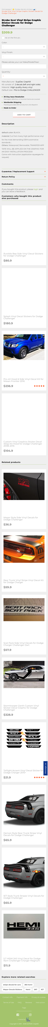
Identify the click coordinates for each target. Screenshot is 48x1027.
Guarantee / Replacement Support (18, 171)
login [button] (36, 189)
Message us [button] (45, 768)
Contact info (8, 997)
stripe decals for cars (12, 985)
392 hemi (28, 985)
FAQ (19, 1002)
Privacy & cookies (39, 997)
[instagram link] (30, 1015)
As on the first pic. (13, 38)
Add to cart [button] (24, 115)
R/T (42, 989)
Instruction (40, 1002)
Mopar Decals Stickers (12, 989)
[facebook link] (18, 1015)
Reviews (28, 1002)
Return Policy (8, 177)
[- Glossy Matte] (24, 57)
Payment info (22, 997)
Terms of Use (8, 1002)
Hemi (28, 989)
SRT (35, 989)
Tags (24, 1008)
